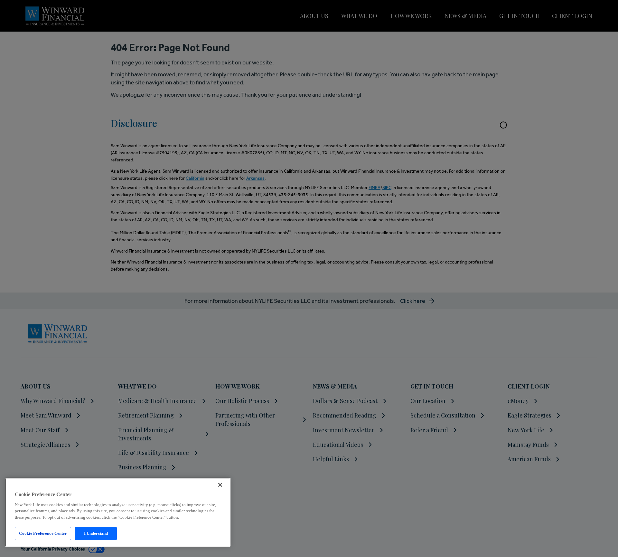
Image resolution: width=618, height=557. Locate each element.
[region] (117, 512)
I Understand (96, 533)
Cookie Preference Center (43, 533)
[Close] (220, 485)
